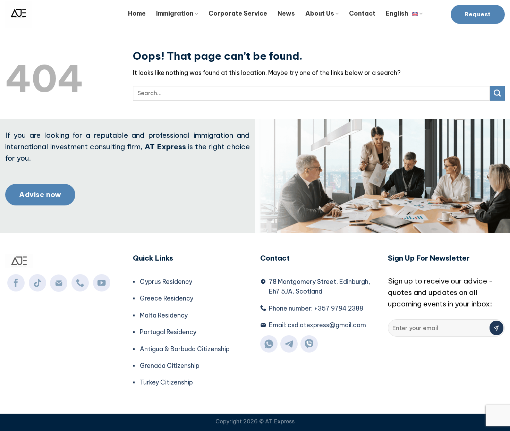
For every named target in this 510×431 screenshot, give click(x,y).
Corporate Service (238, 13)
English (397, 13)
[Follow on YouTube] (101, 282)
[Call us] (80, 282)
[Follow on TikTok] (37, 282)
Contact (362, 13)
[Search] (436, 12)
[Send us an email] (58, 283)
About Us (319, 13)
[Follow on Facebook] (16, 282)
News (286, 13)
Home (137, 13)
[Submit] (497, 93)
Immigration (175, 13)
